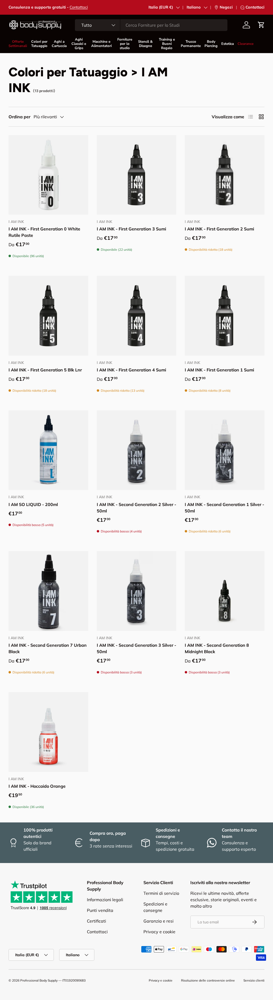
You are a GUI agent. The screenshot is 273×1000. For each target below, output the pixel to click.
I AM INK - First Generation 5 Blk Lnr (45, 369)
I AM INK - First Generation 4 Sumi (131, 369)
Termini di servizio (161, 893)
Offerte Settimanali (18, 43)
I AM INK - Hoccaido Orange (37, 786)
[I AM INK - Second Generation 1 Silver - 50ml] (224, 450)
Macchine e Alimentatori (101, 43)
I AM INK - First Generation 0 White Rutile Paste (44, 232)
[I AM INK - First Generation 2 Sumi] (224, 175)
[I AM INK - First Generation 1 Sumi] (224, 316)
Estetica (227, 43)
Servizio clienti (253, 980)
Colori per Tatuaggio (39, 43)
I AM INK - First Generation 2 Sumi (219, 229)
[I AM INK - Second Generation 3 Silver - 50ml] (136, 591)
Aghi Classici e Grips (78, 43)
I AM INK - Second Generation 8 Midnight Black (217, 648)
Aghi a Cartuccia (59, 43)
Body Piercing (211, 43)
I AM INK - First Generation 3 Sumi (131, 229)
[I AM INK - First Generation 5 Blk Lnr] (48, 316)
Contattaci (79, 7)
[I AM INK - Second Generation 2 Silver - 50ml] (136, 450)
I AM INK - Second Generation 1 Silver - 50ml (224, 507)
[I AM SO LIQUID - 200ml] (48, 450)
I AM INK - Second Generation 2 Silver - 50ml (136, 507)
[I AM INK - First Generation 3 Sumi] (136, 175)
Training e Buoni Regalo (167, 43)
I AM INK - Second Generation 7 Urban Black (48, 648)
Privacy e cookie (159, 931)
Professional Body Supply (39, 980)
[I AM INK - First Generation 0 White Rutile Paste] (48, 175)
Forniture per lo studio (124, 43)
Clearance (246, 43)
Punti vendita (100, 910)
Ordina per (19, 116)
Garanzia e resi (158, 921)
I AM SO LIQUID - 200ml (33, 504)
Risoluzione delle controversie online (208, 980)
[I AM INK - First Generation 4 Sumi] (136, 316)
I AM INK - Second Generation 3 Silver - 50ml (136, 648)
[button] (261, 25)
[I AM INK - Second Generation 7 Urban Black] (48, 591)
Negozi (226, 7)
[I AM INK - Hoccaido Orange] (48, 732)
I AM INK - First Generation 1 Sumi (219, 369)
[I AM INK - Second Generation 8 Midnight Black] (224, 591)
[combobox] (151, 25)
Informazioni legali (105, 899)
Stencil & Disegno (145, 43)
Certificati (96, 921)
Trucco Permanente (191, 43)
